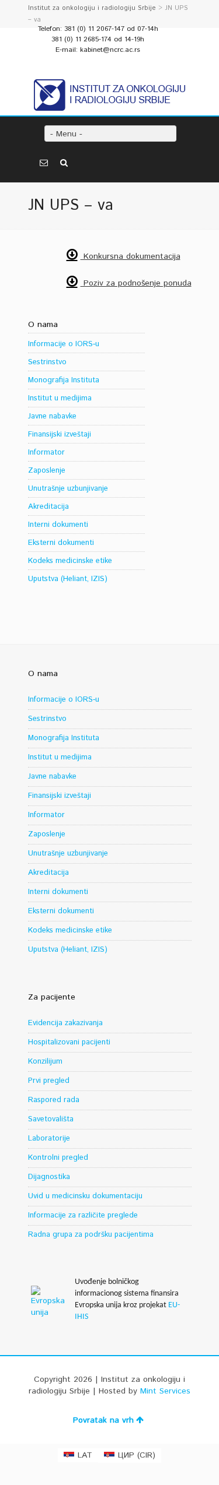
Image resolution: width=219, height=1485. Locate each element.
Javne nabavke (52, 416)
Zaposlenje (46, 470)
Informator (46, 452)
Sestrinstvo (47, 362)
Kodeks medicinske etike (70, 560)
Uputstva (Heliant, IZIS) (67, 579)
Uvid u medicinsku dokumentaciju (85, 1196)
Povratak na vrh (103, 1420)
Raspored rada (53, 1100)
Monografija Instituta (63, 380)
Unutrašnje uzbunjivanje (68, 488)
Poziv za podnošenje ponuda (136, 283)
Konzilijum (45, 1061)
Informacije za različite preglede (83, 1215)
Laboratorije (49, 1138)
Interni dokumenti (58, 524)
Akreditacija (48, 506)
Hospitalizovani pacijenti (69, 1042)
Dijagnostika (49, 1177)
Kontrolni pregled (58, 1157)
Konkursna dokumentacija (130, 256)
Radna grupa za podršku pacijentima (91, 1234)
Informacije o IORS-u (63, 344)
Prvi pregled (48, 1080)
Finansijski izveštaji (59, 434)
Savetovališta (51, 1119)
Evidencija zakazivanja (65, 1023)
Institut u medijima (60, 398)
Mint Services (165, 1391)
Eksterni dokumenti (61, 542)
